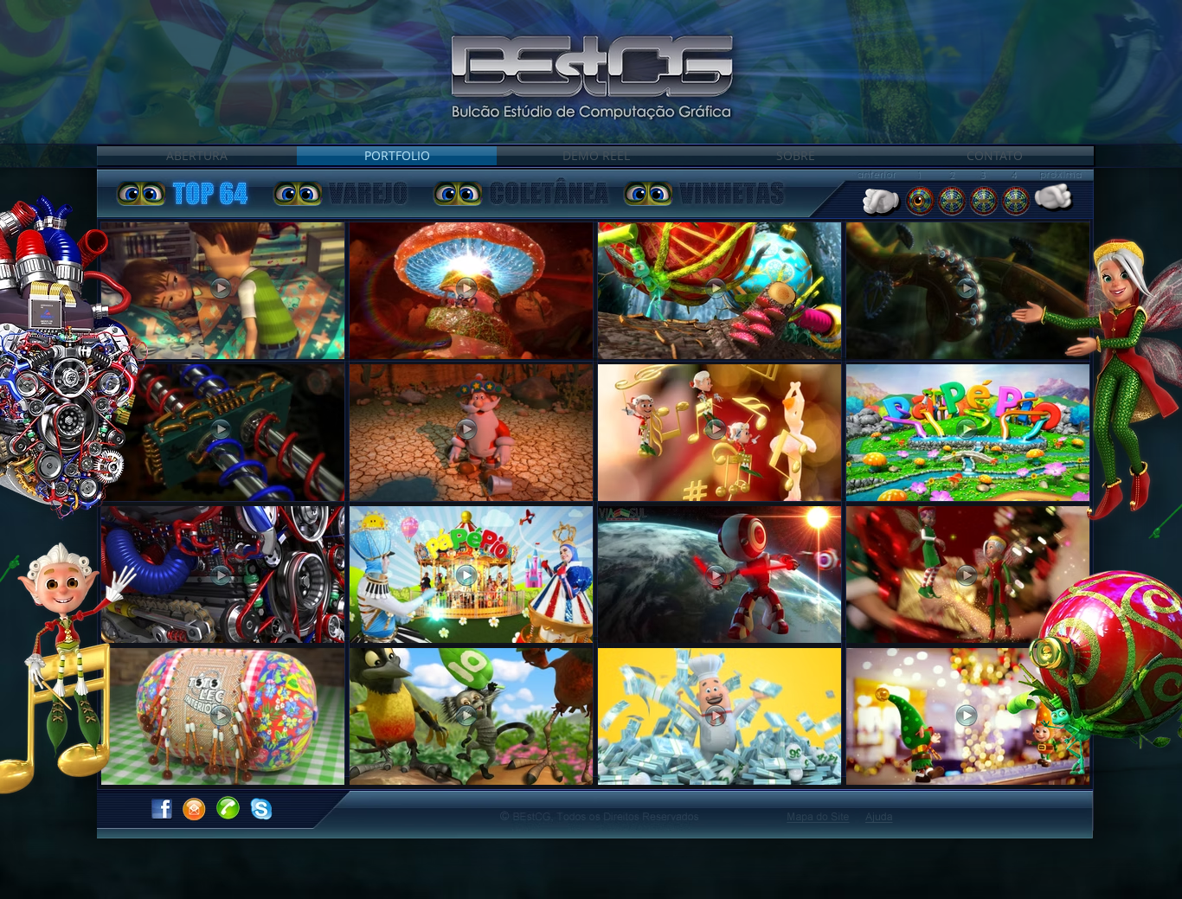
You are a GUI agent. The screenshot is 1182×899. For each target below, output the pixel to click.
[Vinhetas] (648, 193)
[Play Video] (221, 429)
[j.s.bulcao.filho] (261, 809)
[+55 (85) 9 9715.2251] (227, 807)
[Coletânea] (458, 193)
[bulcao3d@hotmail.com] (194, 809)
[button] (879, 817)
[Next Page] (1064, 200)
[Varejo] (298, 193)
